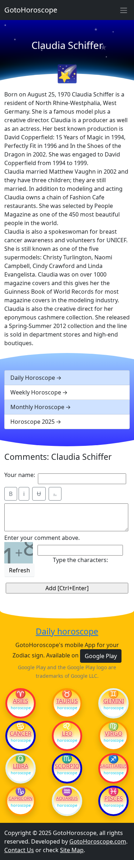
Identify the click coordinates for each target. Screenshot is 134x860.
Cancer (20, 733)
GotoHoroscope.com (97, 841)
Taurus (67, 701)
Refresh (19, 570)
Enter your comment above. (42, 538)
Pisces (113, 798)
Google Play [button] (101, 656)
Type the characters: (80, 560)
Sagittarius (113, 766)
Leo (67, 733)
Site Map (72, 850)
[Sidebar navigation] (124, 10)
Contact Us (19, 850)
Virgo (114, 733)
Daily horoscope (67, 632)
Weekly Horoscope (35, 392)
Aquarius (67, 798)
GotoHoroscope (30, 10)
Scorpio (67, 766)
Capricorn (21, 798)
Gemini (113, 701)
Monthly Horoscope (37, 407)
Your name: (19, 475)
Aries (20, 701)
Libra (20, 766)
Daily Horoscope (32, 378)
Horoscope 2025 (32, 422)
